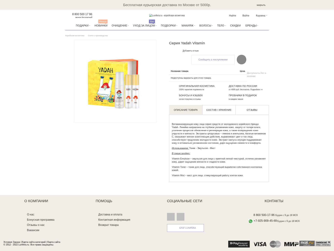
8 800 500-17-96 (264, 215)
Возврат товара (108, 224)
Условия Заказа (11, 242)
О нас (30, 214)
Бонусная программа (40, 219)
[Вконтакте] (171, 216)
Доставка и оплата (110, 214)
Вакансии (33, 230)
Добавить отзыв (190, 51)
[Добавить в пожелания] (241, 59)
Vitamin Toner (179, 167)
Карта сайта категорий (34, 242)
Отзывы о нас (36, 224)
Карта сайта (53, 242)
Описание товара (186, 109)
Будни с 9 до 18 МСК (286, 215)
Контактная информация (114, 219)
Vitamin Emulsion (181, 158)
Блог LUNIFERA (187, 228)
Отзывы (252, 109)
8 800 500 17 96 (82, 14)
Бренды (251, 25)
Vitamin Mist (178, 175)
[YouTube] (180, 216)
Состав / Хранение (218, 109)
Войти (245, 15)
